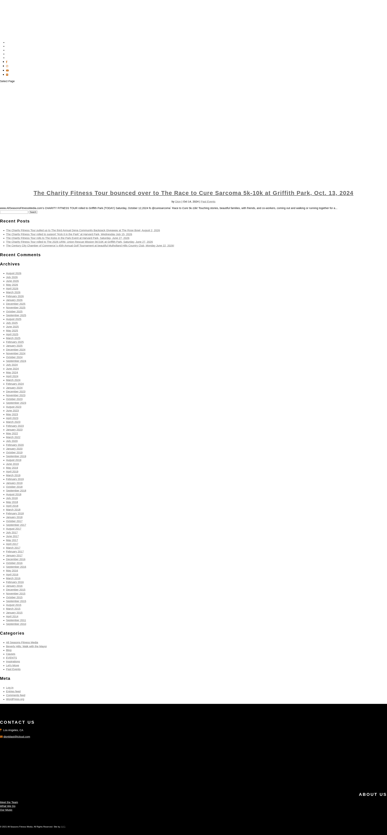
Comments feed (15, 695)
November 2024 (15, 353)
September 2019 (16, 456)
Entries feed (13, 691)
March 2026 (13, 292)
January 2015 (14, 612)
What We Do (7, 806)
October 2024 (14, 357)
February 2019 (15, 479)
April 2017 (12, 544)
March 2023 (13, 421)
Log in (9, 687)
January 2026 (14, 300)
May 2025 (12, 330)
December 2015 (15, 589)
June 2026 (12, 281)
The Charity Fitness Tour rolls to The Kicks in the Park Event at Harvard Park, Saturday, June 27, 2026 (67, 238)
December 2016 (15, 559)
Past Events (208, 201)
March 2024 (13, 380)
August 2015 (13, 604)
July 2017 (12, 532)
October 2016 (14, 563)
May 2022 (12, 433)
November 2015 (15, 593)
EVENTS (11, 657)
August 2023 (13, 406)
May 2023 (12, 414)
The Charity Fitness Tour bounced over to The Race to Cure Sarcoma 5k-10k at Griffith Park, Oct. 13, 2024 (193, 193)
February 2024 (15, 383)
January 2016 (14, 585)
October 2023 (14, 399)
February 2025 (15, 341)
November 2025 (15, 307)
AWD (63, 826)
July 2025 (12, 322)
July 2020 (12, 441)
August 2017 (13, 528)
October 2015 (14, 597)
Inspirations (13, 661)
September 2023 (16, 402)
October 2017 (14, 521)
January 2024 (14, 387)
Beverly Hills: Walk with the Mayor (26, 646)
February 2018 (15, 513)
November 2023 (15, 395)
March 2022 (13, 437)
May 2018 (12, 502)
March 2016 (13, 578)
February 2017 (15, 551)
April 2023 (12, 418)
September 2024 (16, 361)
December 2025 (15, 303)
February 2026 (15, 296)
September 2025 (16, 315)
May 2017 (12, 540)
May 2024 (12, 372)
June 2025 (12, 326)
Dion (178, 201)
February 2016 (15, 582)
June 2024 (12, 368)
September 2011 (16, 620)
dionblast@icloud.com (16, 736)
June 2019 (12, 464)
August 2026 (13, 273)
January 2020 (14, 448)
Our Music (6, 809)
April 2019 (12, 471)
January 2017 (14, 555)
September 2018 (16, 490)
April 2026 (12, 288)
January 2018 (14, 517)
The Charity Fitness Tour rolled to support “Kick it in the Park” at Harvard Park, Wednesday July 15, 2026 (69, 234)
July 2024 (12, 364)
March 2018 (13, 509)
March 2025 (13, 338)
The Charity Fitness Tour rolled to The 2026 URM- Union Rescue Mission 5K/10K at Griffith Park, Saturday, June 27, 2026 (79, 241)
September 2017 (16, 524)
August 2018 (13, 494)
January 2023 (14, 429)
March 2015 (13, 608)
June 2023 (12, 410)
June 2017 (12, 536)
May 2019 (12, 467)
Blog (8, 650)
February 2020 (15, 444)
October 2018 (14, 486)
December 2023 (15, 391)
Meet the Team (9, 802)
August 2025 (13, 319)
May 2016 (12, 570)
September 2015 (16, 601)
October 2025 (14, 311)
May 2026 (12, 284)
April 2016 (12, 574)
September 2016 (16, 566)
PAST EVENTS (14, 57)
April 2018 (12, 505)
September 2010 (16, 624)
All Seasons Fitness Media (22, 642)
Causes (10, 653)
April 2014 (12, 616)
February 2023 (15, 425)
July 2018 (12, 498)
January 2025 (14, 345)
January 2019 (14, 483)
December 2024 (15, 349)
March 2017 (13, 547)
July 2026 (12, 277)
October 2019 (14, 452)
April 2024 (12, 376)
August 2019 (13, 460)
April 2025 (12, 334)
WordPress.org (15, 699)
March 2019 (13, 475)
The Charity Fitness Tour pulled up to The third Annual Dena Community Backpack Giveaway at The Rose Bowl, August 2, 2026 (83, 230)
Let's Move (12, 665)
